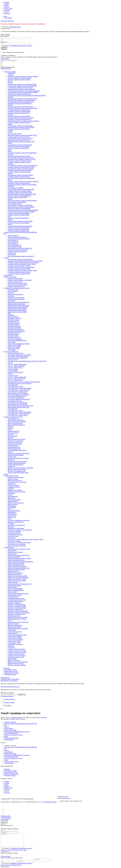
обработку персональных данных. (21, 45)
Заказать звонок (16, 27)
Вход (5, 16)
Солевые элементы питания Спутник (19, 162)
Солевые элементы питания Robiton (19, 213)
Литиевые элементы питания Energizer (19, 103)
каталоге (44, 717)
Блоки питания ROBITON (16, 590)
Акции (6, 5)
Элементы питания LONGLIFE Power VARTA (22, 264)
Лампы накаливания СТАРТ (16, 569)
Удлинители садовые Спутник (17, 652)
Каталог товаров (6, 68)
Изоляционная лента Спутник (17, 619)
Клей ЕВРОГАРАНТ (14, 510)
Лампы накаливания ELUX (16, 565)
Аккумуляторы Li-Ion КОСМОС (17, 197)
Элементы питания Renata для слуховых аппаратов (23, 181)
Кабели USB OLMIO (14, 347)
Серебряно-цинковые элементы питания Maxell (22, 153)
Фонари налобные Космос (16, 455)
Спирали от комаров (14, 533)
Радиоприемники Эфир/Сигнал (17, 450)
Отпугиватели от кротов (15, 534)
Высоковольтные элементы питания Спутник (21, 159)
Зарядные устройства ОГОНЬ (17, 606)
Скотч (9, 620)
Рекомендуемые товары (11, 673)
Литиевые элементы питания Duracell (19, 94)
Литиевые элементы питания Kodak (19, 146)
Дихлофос (11, 523)
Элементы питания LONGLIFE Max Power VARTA (23, 262)
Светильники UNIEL (14, 641)
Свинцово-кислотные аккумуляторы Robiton (21, 211)
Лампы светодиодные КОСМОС (18, 576)
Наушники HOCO (13, 321)
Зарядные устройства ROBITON (17, 611)
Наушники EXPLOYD (14, 318)
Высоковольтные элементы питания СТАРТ (21, 141)
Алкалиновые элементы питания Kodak (20, 145)
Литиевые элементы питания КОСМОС (20, 192)
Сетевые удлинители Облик (16, 649)
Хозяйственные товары (11, 738)
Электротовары (9, 739)
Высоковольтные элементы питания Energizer (21, 100)
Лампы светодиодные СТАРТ (17, 580)
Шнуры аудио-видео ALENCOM (18, 662)
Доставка (7, 10)
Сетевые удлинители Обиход (16, 655)
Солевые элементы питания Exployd (19, 110)
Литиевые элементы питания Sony (18, 218)
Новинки (7, 668)
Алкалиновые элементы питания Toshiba (20, 221)
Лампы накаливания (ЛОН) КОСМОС (19, 558)
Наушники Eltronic (13, 334)
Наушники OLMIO (13, 348)
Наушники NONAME (14, 328)
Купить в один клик (20, 850)
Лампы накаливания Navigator (17, 566)
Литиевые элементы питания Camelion (19, 78)
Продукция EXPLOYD (11, 733)
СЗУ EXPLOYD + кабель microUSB (18, 413)
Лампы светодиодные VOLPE (17, 579)
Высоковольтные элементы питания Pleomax (21, 178)
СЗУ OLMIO (12, 350)
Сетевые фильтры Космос (15, 601)
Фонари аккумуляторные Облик (17, 461)
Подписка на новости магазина (10, 686)
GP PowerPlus (12, 254)
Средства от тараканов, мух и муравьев (20, 530)
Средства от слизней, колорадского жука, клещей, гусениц (25, 539)
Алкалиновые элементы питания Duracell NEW (22, 86)
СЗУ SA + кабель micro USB (16, 378)
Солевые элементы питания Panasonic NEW (21, 167)
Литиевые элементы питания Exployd (19, 111)
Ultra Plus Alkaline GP (14, 245)
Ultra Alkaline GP (13, 243)
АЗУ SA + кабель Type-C (15, 367)
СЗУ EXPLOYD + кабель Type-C (18, 415)
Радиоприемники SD (14, 448)
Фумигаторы (12, 538)
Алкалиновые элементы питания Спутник (21, 157)
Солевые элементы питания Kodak (18, 148)
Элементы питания (10, 722)
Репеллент (11, 526)
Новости (6, 7)
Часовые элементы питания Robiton (18, 215)
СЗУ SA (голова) (13, 375)
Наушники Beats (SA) (14, 332)
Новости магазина (8, 693)
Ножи (6, 736)
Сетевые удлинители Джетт (16, 654)
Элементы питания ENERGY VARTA (19, 265)
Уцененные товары (10, 674)
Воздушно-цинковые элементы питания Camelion (23, 76)
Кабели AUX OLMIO (14, 345)
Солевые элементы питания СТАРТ (19, 137)
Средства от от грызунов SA (16, 525)
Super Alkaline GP (13, 242)
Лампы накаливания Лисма (16, 560)
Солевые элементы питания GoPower (19, 122)
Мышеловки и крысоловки (16, 528)
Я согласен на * (17, 848)
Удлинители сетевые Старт (16, 657)
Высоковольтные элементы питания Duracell (21, 89)
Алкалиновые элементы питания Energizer (21, 102)
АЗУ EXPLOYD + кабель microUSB (19, 390)
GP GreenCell (12, 253)
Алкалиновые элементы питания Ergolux (20, 125)
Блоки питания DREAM (15, 588)
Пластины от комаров (14, 531)
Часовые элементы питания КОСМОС (19, 195)
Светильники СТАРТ (14, 643)
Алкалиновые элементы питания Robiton (20, 205)
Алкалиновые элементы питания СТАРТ (20, 138)
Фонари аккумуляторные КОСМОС (19, 453)
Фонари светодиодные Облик (17, 469)
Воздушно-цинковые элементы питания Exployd (22, 108)
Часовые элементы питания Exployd (19, 113)
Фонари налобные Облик (15, 464)
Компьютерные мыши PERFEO (17, 308)
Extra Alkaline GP (13, 240)
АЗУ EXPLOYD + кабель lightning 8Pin (19, 388)
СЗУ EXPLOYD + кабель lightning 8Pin (19, 412)
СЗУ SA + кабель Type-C (15, 380)
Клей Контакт (12, 512)
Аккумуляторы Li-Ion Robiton (17, 202)
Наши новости (5, 677)
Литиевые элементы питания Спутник (19, 160)
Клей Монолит (12, 514)
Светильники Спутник (15, 631)
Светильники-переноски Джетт (17, 635)
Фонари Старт (12, 456)
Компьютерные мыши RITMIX (17, 310)
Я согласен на (17, 45)
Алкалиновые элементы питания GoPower (21, 118)
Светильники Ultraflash (15, 638)
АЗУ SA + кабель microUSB (16, 366)
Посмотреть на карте (50, 802)
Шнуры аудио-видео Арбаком (17, 665)
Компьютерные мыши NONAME (18, 307)
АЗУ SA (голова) (13, 369)
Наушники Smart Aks (14, 326)
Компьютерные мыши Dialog (16, 304)
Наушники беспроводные (15, 329)
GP (5, 725)
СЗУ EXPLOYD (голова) (15, 410)
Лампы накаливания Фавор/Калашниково (20, 561)
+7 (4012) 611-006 (6, 817)
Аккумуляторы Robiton (15, 203)
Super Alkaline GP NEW (15, 246)
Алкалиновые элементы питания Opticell (20, 87)
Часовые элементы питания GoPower (19, 116)
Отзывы (6, 4)
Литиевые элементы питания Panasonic (20, 170)
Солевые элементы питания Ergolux (19, 129)
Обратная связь (5, 816)
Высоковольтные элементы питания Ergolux (21, 127)
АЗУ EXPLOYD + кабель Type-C (18, 391)
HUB (9, 313)
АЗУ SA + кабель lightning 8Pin (17, 364)
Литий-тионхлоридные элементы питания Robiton (23, 210)
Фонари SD (11, 466)
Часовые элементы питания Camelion (19, 79)
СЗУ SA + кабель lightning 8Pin (17, 377)
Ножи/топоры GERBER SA (16, 420)
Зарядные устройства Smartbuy (17, 608)
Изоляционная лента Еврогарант (18, 617)
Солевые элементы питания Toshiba (18, 223)
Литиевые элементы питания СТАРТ (19, 140)
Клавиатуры (11, 300)
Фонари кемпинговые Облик (17, 463)
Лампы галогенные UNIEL (16, 563)
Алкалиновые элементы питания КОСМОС (21, 189)
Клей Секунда (12, 515)
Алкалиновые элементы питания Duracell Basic (22, 84)
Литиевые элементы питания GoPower (19, 119)
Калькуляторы (8, 728)
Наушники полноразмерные (16, 331)
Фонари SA (11, 460)
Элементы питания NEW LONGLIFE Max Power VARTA (25, 261)
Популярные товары (10, 669)
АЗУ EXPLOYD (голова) (15, 386)
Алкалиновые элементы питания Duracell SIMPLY (23, 92)
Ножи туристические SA (15, 423)
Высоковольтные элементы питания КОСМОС (22, 194)
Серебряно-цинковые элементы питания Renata (22, 184)
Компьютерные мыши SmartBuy (17, 312)
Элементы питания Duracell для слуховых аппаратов (24, 90)
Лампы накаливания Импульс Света (19, 568)
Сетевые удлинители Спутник (17, 650)
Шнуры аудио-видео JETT (16, 663)
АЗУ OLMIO (12, 342)
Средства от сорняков (14, 541)
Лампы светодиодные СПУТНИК (18, 577)
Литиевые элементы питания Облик (19, 227)
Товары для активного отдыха (13, 735)
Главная (6, 2)
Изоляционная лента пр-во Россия (18, 622)
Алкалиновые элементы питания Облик (20, 226)
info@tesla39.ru (65, 798)
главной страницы (16, 717)
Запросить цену (16, 865)
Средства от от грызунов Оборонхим (19, 542)
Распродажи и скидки (10, 671)
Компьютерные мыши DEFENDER (18, 302)
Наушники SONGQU (14, 337)
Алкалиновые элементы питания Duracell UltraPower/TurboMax (27, 95)
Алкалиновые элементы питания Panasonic (21, 168)
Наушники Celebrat (13, 320)
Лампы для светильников (15, 639)
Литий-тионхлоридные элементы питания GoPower (23, 121)
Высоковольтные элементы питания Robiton (21, 207)
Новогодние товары (10, 730)
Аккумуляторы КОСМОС (15, 188)
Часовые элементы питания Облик (18, 230)
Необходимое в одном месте (9, 680)
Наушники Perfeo (13, 335)
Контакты (7, 13)
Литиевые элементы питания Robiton (19, 208)
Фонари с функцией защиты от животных (20, 468)
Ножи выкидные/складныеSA (17, 421)
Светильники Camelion (15, 636)
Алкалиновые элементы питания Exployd (20, 106)
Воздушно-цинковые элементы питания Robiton (22, 200)
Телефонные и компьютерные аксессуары (16, 731)
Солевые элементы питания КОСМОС (19, 191)
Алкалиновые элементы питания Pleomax (20, 175)
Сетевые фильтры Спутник (16, 598)
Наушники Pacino (13, 316)
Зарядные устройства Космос (16, 604)
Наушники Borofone (14, 323)
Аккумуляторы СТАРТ (15, 133)
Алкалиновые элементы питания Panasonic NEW (22, 165)
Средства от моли (13, 536)
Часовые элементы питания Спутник (19, 156)
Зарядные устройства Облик (16, 614)
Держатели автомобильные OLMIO (18, 343)
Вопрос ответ (8, 8)
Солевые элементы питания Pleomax (19, 176)
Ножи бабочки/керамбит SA (16, 425)
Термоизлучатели (13, 571)
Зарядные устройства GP (15, 609)
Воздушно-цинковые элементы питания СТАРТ (22, 135)
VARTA (6, 727)
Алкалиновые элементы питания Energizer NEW (22, 98)
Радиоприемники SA (14, 447)
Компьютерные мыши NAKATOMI (18, 305)
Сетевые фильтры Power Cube (17, 600)
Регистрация (8, 18)
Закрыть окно (5, 58)
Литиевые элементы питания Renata (19, 183)
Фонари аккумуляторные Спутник (18, 458)
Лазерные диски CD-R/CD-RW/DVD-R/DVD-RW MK (20, 723)
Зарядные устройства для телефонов (19, 612)
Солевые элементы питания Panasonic (19, 172)
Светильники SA (13, 633)
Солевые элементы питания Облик (18, 229)
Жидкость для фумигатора (16, 522)
